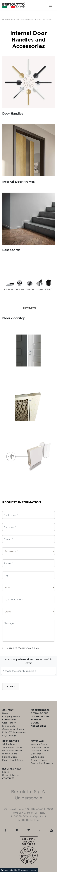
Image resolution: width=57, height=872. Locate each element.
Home (5, 19)
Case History (9, 723)
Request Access (10, 775)
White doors (37, 757)
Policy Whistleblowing (14, 732)
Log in (5, 772)
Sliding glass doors (12, 747)
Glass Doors (37, 753)
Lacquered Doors (40, 750)
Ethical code (8, 726)
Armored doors (39, 760)
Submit (10, 686)
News (5, 713)
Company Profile (11, 716)
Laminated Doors (40, 747)
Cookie (13, 870)
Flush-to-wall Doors (12, 760)
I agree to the (22, 648)
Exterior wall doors (12, 750)
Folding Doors (9, 757)
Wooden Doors (39, 744)
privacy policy (30, 648)
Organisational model (13, 729)
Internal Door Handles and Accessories (31, 19)
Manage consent (29, 870)
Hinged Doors (9, 753)
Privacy (4, 870)
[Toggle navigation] (50, 5)
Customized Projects (42, 763)
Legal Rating (9, 735)
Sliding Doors (9, 744)
